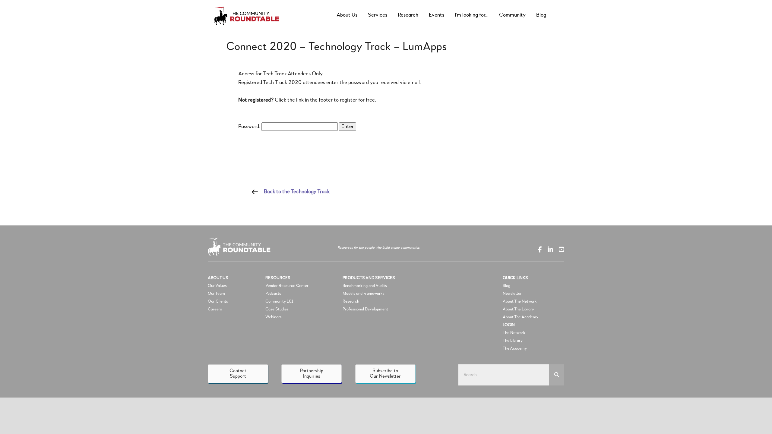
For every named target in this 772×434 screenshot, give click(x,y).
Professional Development (365, 309)
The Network (514, 333)
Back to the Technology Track (297, 191)
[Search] (556, 374)
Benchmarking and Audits (365, 286)
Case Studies (277, 309)
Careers (215, 309)
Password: (249, 126)
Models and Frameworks (363, 293)
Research (351, 301)
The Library (513, 340)
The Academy (515, 348)
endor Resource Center (288, 286)
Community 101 (279, 301)
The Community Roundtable (252, 15)
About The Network (520, 301)
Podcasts (273, 293)
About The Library (518, 309)
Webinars (273, 317)
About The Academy (520, 317)
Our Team (216, 293)
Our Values (217, 286)
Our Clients (218, 301)
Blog (506, 286)
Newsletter (512, 293)
